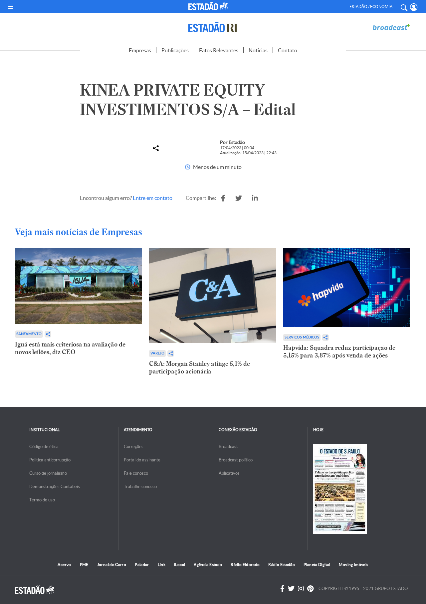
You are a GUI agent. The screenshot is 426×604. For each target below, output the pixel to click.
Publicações (175, 50)
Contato (287, 50)
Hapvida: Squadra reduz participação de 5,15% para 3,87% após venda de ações (339, 351)
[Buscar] (404, 7)
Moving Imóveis (353, 564)
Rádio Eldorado (245, 564)
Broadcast (228, 446)
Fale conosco (136, 473)
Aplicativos (229, 473)
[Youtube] (310, 588)
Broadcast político (236, 459)
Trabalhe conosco (140, 486)
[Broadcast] (391, 27)
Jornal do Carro (111, 564)
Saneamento (29, 334)
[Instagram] (301, 588)
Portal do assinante (142, 459)
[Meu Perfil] (414, 7)
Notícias (258, 50)
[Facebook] (282, 588)
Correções (133, 446)
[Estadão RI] (213, 27)
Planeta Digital (317, 564)
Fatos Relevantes (218, 50)
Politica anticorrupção (50, 459)
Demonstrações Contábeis (54, 486)
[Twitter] (291, 588)
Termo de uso (42, 499)
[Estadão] (209, 6)
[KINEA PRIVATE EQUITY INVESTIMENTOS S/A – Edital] (223, 198)
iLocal (179, 564)
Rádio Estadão (281, 564)
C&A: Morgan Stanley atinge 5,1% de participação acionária (199, 367)
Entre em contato (152, 198)
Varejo (157, 353)
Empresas (140, 50)
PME (84, 564)
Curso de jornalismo (48, 473)
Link (161, 564)
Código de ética (44, 446)
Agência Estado (208, 564)
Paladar (142, 564)
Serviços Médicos (302, 337)
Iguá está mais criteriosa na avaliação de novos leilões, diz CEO (70, 348)
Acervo (64, 564)
